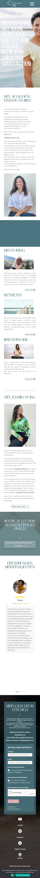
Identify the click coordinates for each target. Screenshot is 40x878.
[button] (15, 691)
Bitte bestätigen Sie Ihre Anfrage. (19, 787)
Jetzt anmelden (13, 801)
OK (12, 875)
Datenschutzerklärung (22, 875)
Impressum (26, 866)
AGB (11, 866)
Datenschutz (17, 866)
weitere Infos (29, 290)
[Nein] (38, 873)
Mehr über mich (19, 506)
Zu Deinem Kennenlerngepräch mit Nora (18, 544)
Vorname (11, 751)
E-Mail (10, 759)
